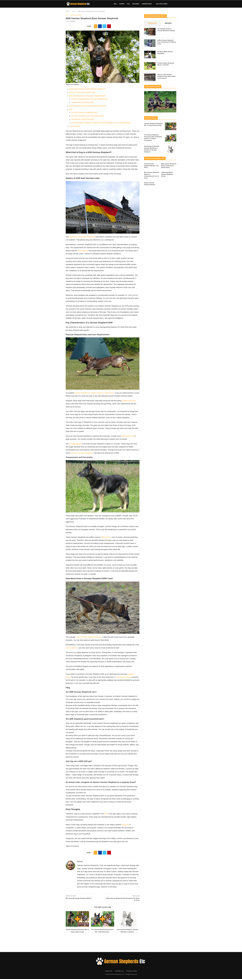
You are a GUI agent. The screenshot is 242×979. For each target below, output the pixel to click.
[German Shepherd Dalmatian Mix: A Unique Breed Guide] (77, 919)
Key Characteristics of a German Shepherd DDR (87, 96)
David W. (73, 21)
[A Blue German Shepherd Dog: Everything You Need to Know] (150, 43)
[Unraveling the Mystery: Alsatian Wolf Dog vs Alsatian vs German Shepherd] (127, 919)
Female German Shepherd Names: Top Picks (165, 64)
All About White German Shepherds (165, 52)
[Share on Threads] (113, 26)
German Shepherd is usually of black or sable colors (94, 393)
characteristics (83, 251)
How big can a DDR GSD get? (82, 119)
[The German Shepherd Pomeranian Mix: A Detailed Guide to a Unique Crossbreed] (102, 919)
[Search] (175, 4)
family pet (125, 825)
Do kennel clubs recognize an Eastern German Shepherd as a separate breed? (101, 123)
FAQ (128, 4)
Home (67, 11)
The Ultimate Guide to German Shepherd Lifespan (166, 29)
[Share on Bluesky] (118, 26)
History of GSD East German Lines (82, 92)
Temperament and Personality (82, 102)
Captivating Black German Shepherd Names (167, 174)
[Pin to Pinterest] (109, 26)
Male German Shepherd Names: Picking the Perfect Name (168, 165)
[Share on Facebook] (100, 26)
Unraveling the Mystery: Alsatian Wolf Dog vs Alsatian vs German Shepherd (152, 149)
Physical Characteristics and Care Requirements (89, 99)
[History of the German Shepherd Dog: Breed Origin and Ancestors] (150, 77)
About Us (108, 971)
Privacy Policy (131, 971)
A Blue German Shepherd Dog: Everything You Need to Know (166, 42)
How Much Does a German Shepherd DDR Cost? (88, 106)
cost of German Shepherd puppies (89, 637)
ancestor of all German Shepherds (82, 237)
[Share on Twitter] (104, 26)
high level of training (123, 677)
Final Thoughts (74, 126)
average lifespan (75, 444)
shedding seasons (129, 401)
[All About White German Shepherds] (150, 54)
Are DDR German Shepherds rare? (84, 112)
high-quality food (127, 436)
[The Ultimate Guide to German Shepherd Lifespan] (150, 31)
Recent (168, 23)
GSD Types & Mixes (161, 4)
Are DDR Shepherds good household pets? (87, 116)
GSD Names (135, 4)
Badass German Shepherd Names (149, 183)
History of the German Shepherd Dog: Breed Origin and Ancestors (166, 76)
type (106, 814)
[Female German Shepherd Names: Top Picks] (150, 66)
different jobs (106, 537)
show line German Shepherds (82, 453)
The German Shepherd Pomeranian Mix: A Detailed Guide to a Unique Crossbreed (153, 137)
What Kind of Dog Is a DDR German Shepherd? (87, 89)
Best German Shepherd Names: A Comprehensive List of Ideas (151, 175)
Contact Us (119, 971)
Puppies (121, 4)
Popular (152, 23)
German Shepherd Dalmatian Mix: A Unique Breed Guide (153, 124)
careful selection (72, 648)
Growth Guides (147, 4)
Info (115, 4)
